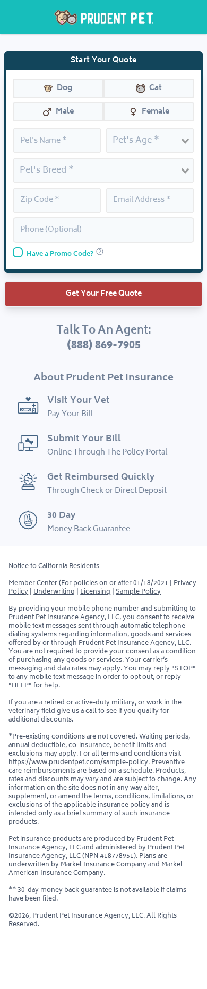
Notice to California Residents (53, 566)
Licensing (95, 592)
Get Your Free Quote (104, 294)
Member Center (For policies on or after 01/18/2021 (88, 583)
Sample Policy (138, 592)
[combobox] (150, 139)
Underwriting (54, 592)
